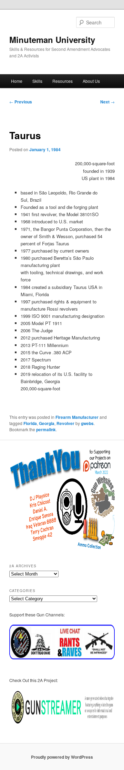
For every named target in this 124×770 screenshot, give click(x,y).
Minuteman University (52, 39)
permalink (46, 429)
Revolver (65, 423)
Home (16, 81)
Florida (30, 423)
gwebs (87, 423)
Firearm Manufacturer (77, 417)
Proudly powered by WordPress (62, 757)
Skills (37, 81)
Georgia (46, 423)
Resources (62, 81)
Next (107, 102)
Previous (20, 102)
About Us (91, 81)
